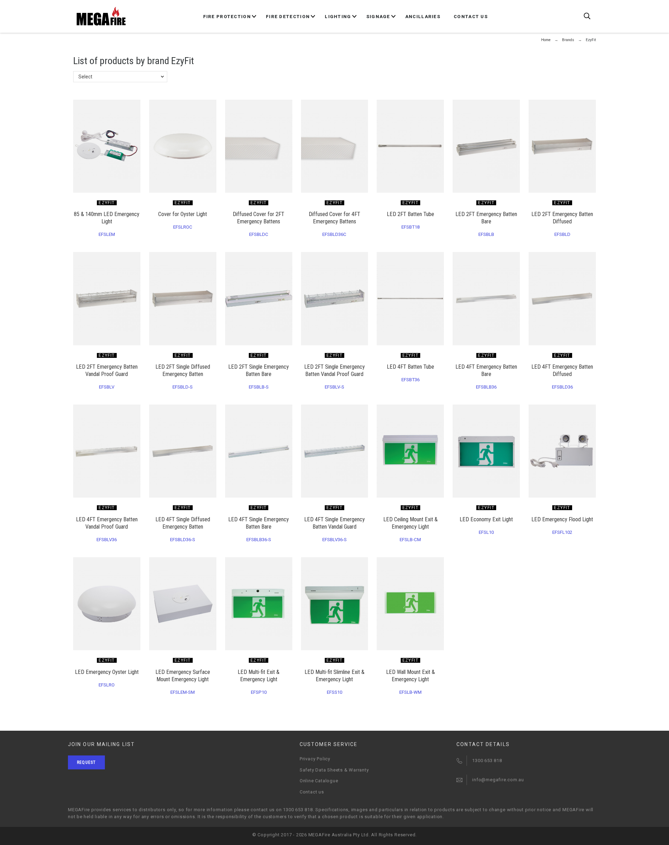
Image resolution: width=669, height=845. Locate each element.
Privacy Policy (315, 758)
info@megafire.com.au (498, 779)
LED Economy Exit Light (486, 519)
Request (86, 762)
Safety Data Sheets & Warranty (334, 770)
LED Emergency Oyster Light (107, 672)
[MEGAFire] (101, 16)
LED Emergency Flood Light (562, 519)
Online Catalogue (319, 780)
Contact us (312, 791)
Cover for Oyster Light (182, 214)
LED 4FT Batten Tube (410, 366)
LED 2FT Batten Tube (410, 214)
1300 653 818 (487, 760)
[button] (288, 259)
